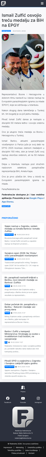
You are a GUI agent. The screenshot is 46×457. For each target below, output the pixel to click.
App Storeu (7, 201)
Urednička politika (35, 447)
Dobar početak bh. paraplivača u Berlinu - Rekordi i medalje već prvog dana (21, 307)
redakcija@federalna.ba (23, 438)
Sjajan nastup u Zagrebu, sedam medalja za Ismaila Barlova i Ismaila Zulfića (22, 228)
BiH (6, 342)
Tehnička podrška (14, 450)
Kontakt (31, 453)
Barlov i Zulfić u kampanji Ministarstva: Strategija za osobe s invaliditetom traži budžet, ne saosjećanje (22, 335)
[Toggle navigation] (42, 3)
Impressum (8, 447)
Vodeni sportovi (9, 366)
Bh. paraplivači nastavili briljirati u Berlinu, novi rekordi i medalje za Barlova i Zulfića (21, 280)
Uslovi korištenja (31, 450)
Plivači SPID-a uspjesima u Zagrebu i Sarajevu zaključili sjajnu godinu (23, 362)
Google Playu (36, 198)
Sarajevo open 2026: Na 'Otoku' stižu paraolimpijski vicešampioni (21, 254)
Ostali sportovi (6, 31)
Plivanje (7, 285)
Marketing (20, 447)
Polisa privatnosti (18, 453)
